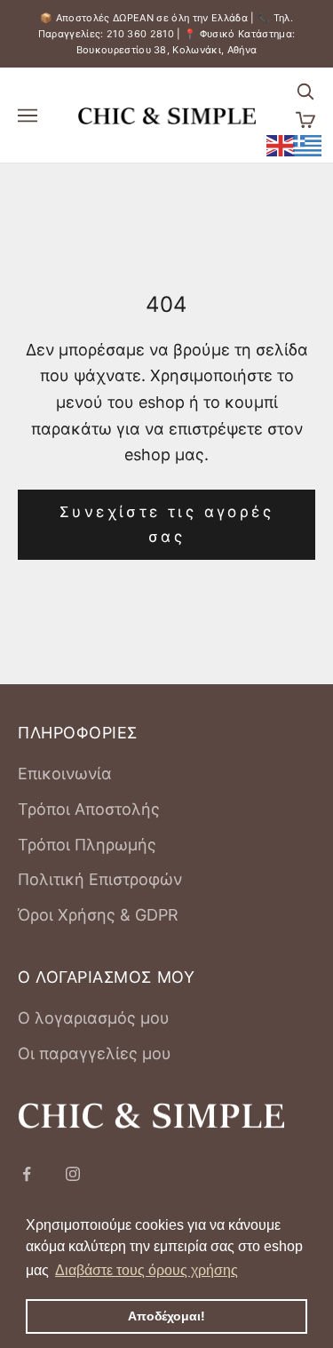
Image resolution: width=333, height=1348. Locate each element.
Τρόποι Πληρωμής (87, 844)
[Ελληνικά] (308, 144)
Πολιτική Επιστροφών (100, 879)
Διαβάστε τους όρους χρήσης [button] (146, 1270)
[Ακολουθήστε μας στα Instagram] (73, 1174)
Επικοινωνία (65, 773)
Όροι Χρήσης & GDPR (98, 914)
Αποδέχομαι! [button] (166, 1316)
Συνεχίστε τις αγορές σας (166, 524)
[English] (281, 144)
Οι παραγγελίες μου (94, 1053)
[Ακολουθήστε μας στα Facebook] (27, 1174)
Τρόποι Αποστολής (89, 809)
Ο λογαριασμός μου (94, 1018)
